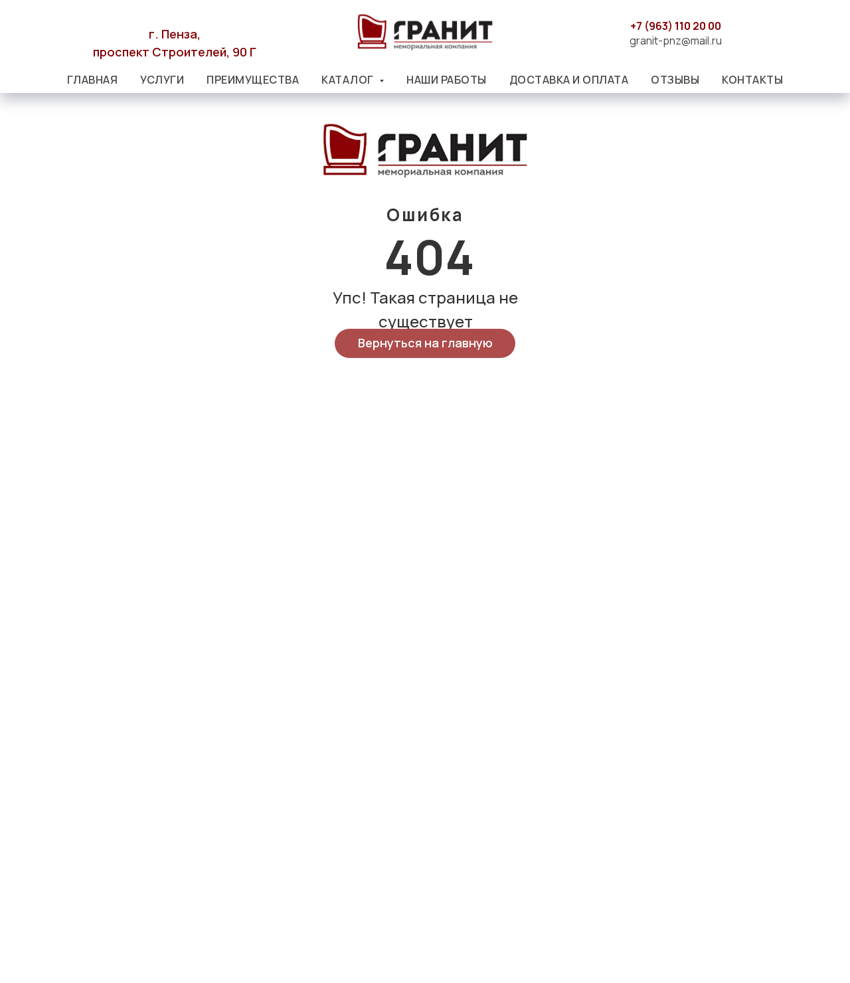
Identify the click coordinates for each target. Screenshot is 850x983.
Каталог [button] (348, 79)
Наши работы (446, 79)
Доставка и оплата (569, 79)
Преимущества (253, 79)
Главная (92, 79)
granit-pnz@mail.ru (676, 40)
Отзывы (675, 79)
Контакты (752, 79)
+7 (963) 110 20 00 (675, 26)
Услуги (162, 79)
